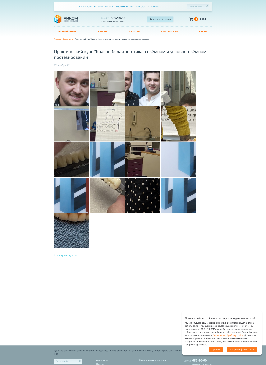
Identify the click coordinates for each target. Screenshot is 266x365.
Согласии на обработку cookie (228, 335)
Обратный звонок (162, 19)
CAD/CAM (134, 32)
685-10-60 (113, 18)
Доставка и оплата (138, 7)
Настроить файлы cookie (242, 349)
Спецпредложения (119, 7)
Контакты (153, 7)
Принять (216, 349)
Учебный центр (67, 32)
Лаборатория (169, 32)
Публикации (102, 7)
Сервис (204, 32)
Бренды (81, 7)
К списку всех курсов (65, 255)
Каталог (103, 32)
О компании (102, 360)
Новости (91, 7)
